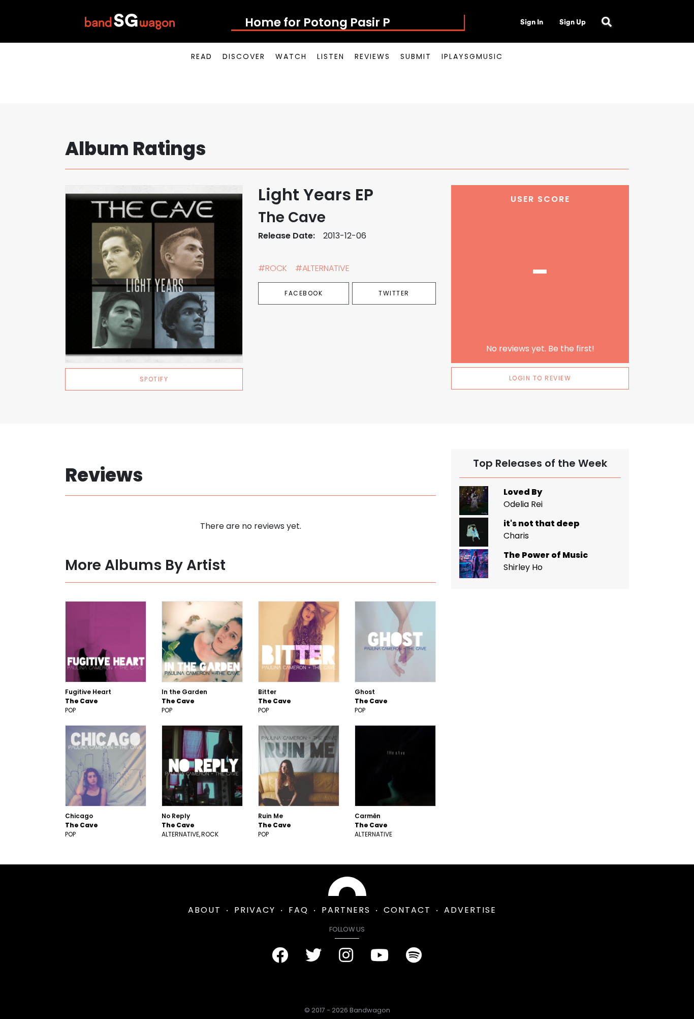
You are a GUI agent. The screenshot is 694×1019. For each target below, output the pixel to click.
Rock (209, 834)
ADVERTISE (470, 910)
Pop (70, 710)
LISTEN (330, 56)
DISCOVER (244, 56)
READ (201, 56)
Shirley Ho (523, 567)
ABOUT (204, 910)
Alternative (180, 834)
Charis (516, 536)
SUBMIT (415, 56)
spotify (154, 379)
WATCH (291, 56)
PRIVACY (254, 910)
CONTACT (407, 910)
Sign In (531, 21)
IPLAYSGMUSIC (472, 56)
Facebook (304, 293)
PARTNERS (346, 910)
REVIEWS (372, 56)
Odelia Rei (523, 504)
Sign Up (572, 21)
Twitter (393, 293)
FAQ (298, 910)
